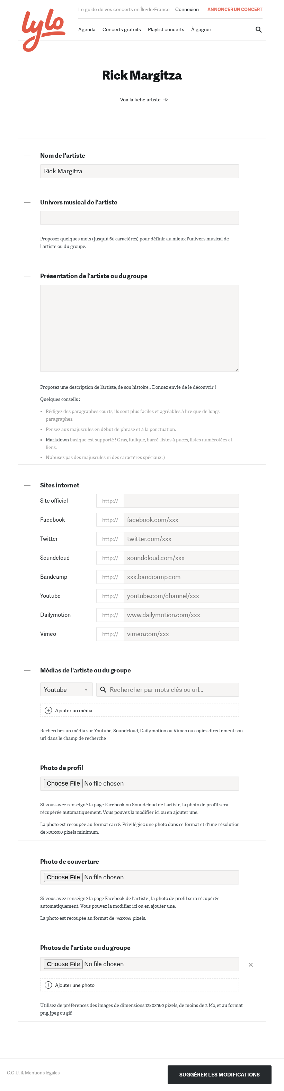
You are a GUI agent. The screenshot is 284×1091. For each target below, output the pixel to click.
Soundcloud (55, 557)
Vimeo (48, 634)
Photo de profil (61, 767)
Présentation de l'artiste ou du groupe (94, 276)
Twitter (49, 538)
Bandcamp (53, 576)
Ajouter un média (73, 710)
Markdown (57, 440)
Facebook (52, 519)
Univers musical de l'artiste (78, 202)
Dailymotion (55, 614)
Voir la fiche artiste (140, 100)
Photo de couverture (69, 861)
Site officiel (54, 500)
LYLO (43, 30)
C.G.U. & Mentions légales (33, 1073)
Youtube (50, 595)
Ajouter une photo (75, 985)
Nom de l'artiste (62, 155)
